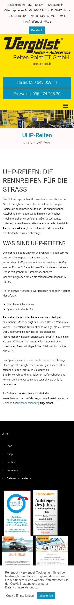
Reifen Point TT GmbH (41, 57)
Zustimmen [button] (46, 595)
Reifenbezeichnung (28, 403)
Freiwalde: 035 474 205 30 (37, 93)
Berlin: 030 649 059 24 (37, 82)
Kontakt (11, 462)
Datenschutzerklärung (19, 478)
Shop (10, 454)
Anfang (27, 142)
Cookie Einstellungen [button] (20, 596)
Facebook (37, 30)
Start (9, 446)
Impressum (13, 470)
